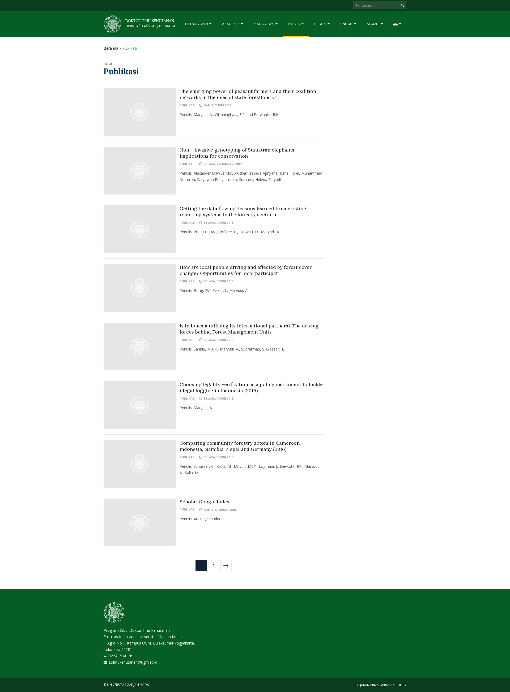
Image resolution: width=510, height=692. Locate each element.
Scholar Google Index (205, 502)
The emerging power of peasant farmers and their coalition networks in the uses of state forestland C (248, 94)
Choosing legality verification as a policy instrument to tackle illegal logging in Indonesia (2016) (251, 387)
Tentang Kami (196, 24)
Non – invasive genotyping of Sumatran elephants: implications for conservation (237, 153)
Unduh (346, 24)
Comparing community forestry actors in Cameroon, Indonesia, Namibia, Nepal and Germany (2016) (240, 446)
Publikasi (187, 105)
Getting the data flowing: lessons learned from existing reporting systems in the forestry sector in (243, 211)
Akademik (231, 24)
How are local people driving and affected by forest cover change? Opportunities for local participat (246, 270)
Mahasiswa (264, 24)
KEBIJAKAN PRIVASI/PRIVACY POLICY (380, 685)
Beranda (111, 48)
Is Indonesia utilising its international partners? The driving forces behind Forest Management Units (249, 329)
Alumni (373, 24)
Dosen (294, 24)
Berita (320, 24)
